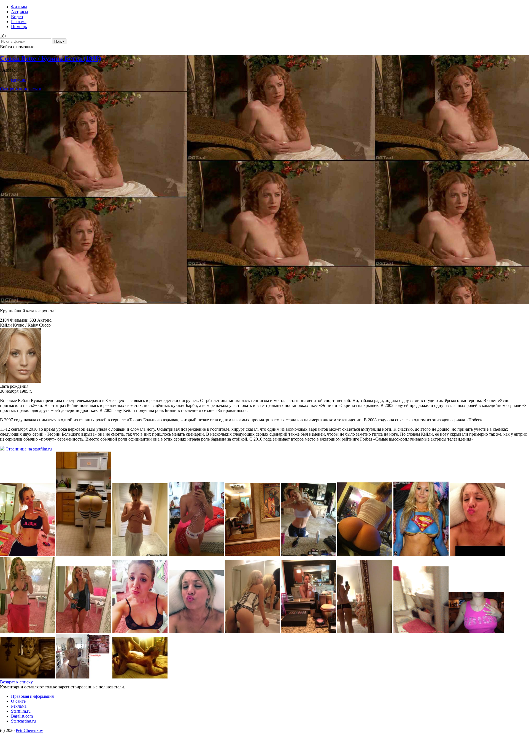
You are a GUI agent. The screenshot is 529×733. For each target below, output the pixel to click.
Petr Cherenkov (29, 730)
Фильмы (19, 6)
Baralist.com (22, 716)
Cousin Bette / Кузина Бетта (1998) (50, 58)
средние (18, 79)
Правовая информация (32, 696)
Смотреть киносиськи (20, 88)
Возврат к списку (16, 682)
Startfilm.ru (21, 711)
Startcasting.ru (23, 721)
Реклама (18, 21)
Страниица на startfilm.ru (29, 449)
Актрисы (19, 11)
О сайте (18, 701)
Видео (17, 16)
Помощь (19, 26)
